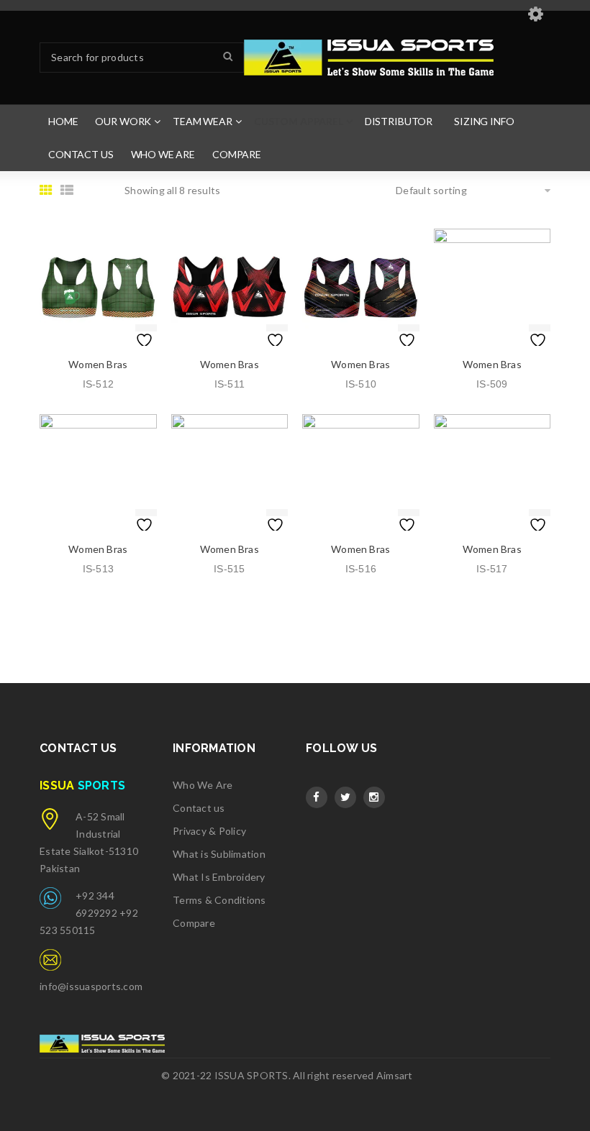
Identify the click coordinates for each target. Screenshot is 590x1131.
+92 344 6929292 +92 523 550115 (89, 912)
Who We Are (203, 785)
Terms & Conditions (219, 900)
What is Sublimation (219, 854)
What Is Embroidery (219, 877)
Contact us (199, 808)
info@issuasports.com (91, 986)
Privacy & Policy (209, 831)
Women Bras (97, 364)
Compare (194, 923)
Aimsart (394, 1075)
